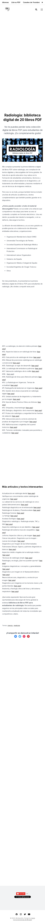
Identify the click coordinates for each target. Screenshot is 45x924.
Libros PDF (15, 2)
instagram (21, 914)
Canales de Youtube (31, 2)
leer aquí (37, 357)
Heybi (33, 918)
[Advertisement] (22, 40)
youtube (29, 914)
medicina (17, 625)
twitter (25, 914)
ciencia (10, 625)
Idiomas (5, 2)
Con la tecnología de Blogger (22, 920)
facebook (17, 914)
